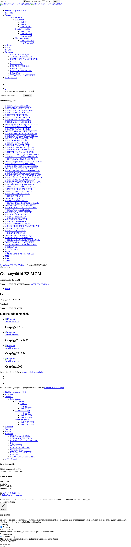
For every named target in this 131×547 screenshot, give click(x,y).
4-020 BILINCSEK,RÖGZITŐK (18, 235)
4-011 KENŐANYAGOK (16, 214)
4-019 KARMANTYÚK (15, 233)
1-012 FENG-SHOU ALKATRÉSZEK (21, 131)
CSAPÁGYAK (16, 450)
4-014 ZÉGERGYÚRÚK (15, 221)
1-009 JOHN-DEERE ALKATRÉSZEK (21, 124)
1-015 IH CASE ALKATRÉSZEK (19, 138)
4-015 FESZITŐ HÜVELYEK (17, 224)
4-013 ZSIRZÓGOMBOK (16, 219)
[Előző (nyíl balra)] (1, 546)
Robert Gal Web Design (54, 388)
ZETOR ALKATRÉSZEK (21, 438)
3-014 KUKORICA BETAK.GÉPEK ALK (23, 175)
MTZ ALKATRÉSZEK (20, 436)
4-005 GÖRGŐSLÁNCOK (16, 201)
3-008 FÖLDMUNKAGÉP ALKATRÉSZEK (24, 161)
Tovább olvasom (12, 321)
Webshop (9, 434)
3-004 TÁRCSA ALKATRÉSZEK (19, 152)
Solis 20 (23, 403)
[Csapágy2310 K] (10, 346)
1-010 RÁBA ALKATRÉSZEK (18, 127)
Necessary (7, 527)
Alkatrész (9, 427)
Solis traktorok (16, 399)
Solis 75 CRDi (26, 415)
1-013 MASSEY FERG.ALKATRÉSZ (21, 133)
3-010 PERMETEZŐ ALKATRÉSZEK (21, 166)
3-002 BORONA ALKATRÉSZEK (19, 147)
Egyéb (7, 251)
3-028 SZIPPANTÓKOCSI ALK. (19, 191)
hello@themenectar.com (12, 495)
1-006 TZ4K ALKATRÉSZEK (18, 117)
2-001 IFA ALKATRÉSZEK (17, 143)
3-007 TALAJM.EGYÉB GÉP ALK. (20, 159)
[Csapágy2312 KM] (10, 332)
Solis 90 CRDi (26, 417)
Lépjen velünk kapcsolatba (32, 372)
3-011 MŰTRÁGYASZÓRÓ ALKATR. (21, 168)
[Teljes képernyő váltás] (4, 544)
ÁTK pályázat (11, 459)
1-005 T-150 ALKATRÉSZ (16, 115)
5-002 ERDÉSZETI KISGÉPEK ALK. (21, 244)
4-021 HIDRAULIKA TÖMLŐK (19, 238)
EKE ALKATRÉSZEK (20, 447)
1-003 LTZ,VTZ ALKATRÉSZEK (19, 110)
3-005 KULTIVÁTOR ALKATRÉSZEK (22, 154)
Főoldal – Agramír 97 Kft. (15, 392)
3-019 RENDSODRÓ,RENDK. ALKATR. (23, 182)
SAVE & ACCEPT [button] (8, 541)
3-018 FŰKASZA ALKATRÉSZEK (20, 180)
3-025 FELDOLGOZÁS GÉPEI (18, 189)
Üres (7, 258)
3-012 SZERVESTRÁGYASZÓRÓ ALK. (22, 170)
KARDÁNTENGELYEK (21, 452)
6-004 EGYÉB (11, 247)
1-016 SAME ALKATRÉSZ (17, 140)
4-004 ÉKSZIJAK (12, 198)
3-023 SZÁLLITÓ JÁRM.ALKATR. (20, 187)
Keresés (28, 95)
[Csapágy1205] (10, 359)
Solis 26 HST (25, 408)
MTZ (7, 256)
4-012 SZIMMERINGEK (15, 217)
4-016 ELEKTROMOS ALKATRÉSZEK (22, 226)
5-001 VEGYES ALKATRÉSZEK (19, 242)
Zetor (7, 261)
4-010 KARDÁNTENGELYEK (18, 212)
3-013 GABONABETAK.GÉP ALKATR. (22, 173)
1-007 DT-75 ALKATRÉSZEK (18, 120)
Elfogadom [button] (87, 499)
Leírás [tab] (7, 289)
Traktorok (9, 397)
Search (56, 1)
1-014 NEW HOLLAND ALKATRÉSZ (21, 136)
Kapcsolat (9, 394)
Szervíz (8, 429)
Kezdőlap (4, 265)
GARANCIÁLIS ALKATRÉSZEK (20, 254)
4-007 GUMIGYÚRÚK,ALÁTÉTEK (20, 205)
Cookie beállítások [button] (72, 499)
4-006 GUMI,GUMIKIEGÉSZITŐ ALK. (22, 203)
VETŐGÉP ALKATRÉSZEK (22, 457)
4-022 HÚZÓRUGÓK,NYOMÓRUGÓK (22, 240)
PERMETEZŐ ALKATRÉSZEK (24, 440)
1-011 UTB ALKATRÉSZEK (17, 129)
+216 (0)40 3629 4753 (11, 493)
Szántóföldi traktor (22, 410)
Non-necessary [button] (6, 534)
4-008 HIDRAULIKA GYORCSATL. (21, 207)
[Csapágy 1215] (10, 319)
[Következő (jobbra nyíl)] (4, 546)
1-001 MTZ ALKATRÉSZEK (17, 106)
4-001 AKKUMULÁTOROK (17, 194)
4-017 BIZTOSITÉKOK (15, 228)
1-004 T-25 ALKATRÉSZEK (17, 113)
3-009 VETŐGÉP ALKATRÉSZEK (20, 164)
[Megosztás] (6, 544)
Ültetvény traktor (22, 420)
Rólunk (8, 431)
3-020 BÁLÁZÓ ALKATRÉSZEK (19, 184)
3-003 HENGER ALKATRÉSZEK (19, 150)
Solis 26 (23, 406)
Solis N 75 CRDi (27, 422)
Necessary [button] (4, 524)
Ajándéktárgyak (11, 249)
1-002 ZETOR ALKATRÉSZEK (18, 108)
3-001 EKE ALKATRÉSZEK (17, 145)
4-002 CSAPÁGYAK (14, 196)
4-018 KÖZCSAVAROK (15, 231)
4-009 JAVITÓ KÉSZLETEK (17, 210)
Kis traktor (19, 401)
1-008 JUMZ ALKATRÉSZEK (18, 122)
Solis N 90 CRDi (27, 424)
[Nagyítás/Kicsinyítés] (1, 544)
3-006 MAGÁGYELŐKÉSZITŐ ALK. (21, 157)
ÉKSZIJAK (15, 454)
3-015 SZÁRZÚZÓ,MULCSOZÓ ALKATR (23, 177)
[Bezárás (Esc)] (9, 544)
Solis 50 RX (25, 413)
